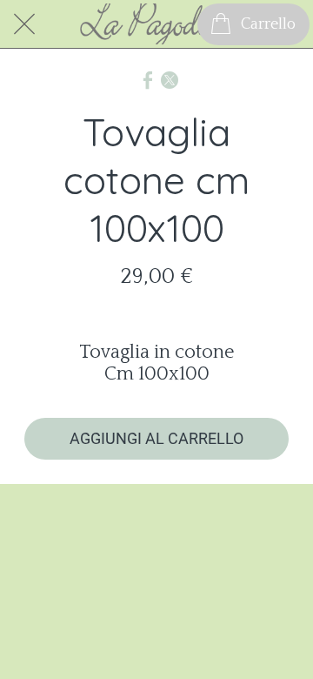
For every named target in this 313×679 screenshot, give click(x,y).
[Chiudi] (24, 24)
